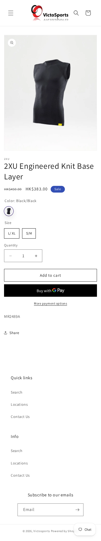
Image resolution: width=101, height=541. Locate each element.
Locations (19, 404)
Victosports (41, 531)
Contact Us (20, 416)
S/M (29, 232)
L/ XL (12, 232)
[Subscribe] (77, 509)
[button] (11, 13)
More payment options (50, 303)
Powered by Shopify (65, 531)
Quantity (11, 245)
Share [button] (14, 332)
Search (17, 392)
